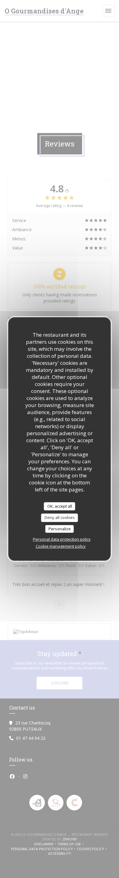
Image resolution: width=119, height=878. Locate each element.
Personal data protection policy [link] (62, 539)
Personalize (60, 529)
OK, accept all (59, 506)
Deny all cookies (60, 517)
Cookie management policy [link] (61, 546)
